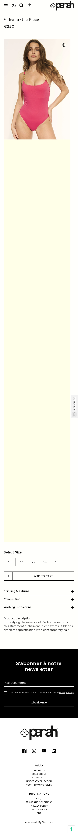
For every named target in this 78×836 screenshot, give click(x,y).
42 (21, 562)
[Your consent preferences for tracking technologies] (71, 829)
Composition (12, 599)
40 (9, 562)
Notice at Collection (39, 781)
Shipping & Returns (16, 591)
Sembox (48, 822)
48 (56, 562)
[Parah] (62, 5)
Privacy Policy (66, 692)
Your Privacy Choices (39, 785)
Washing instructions (17, 607)
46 (45, 562)
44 (33, 562)
